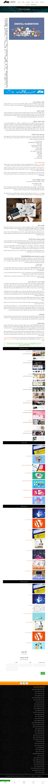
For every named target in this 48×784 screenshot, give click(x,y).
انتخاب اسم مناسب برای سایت (27, 613)
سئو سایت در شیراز (29, 560)
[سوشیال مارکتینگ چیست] (38, 475)
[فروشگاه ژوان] (38, 379)
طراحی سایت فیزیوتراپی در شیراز (39, 708)
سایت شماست (33, 170)
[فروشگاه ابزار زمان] (38, 366)
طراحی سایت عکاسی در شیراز (39, 693)
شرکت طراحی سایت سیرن (10, 339)
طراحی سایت (39, 164)
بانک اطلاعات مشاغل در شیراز (39, 716)
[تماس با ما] (24, 91)
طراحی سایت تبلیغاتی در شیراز (39, 718)
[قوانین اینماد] (38, 449)
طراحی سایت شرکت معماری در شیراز (38, 726)
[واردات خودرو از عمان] (38, 404)
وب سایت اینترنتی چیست (28, 570)
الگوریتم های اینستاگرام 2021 (28, 497)
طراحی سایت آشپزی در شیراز (39, 728)
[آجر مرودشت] (38, 424)
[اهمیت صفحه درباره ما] (38, 544)
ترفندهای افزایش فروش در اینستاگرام (27, 465)
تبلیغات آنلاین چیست (29, 456)
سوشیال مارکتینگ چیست (28, 472)
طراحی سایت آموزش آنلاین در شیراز (38, 737)
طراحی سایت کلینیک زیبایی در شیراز (38, 724)
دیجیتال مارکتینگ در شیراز (40, 747)
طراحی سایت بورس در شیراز (39, 749)
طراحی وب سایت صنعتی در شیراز (39, 764)
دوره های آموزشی (33, 4)
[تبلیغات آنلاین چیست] (38, 459)
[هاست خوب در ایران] (38, 554)
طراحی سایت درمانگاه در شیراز (39, 691)
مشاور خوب (6, 337)
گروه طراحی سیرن (28, 776)
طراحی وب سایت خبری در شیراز (39, 766)
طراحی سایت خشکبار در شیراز (39, 695)
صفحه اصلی (42, 2)
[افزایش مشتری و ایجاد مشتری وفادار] (38, 484)
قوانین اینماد (30, 445)
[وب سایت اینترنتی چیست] (38, 575)
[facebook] (27, 683)
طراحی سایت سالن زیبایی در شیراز (38, 739)
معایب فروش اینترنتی (29, 642)
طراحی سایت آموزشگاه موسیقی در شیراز (38, 722)
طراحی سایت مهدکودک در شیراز (39, 720)
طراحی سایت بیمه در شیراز (40, 751)
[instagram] (21, 683)
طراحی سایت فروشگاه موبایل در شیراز (38, 697)
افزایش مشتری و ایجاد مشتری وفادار (27, 480)
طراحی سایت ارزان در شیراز (40, 701)
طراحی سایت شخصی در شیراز (39, 732)
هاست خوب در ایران (29, 550)
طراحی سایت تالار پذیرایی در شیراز (38, 735)
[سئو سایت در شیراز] (38, 564)
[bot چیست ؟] (38, 513)
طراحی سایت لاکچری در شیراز (39, 710)
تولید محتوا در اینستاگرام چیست (27, 490)
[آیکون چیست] (38, 608)
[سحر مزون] (38, 392)
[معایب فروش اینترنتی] (38, 645)
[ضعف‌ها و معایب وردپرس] (38, 523)
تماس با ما (27, 4)
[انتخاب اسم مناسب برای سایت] (38, 617)
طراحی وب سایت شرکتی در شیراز (39, 757)
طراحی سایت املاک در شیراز (39, 772)
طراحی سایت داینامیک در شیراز (39, 745)
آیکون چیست (30, 605)
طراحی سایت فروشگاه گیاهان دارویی (38, 753)
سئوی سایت (39, 193)
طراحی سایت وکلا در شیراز (40, 741)
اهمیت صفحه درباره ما (29, 540)
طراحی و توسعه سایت (39, 162)
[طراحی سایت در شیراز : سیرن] (9, 2)
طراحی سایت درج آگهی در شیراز (39, 704)
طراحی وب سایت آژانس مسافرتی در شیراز (37, 768)
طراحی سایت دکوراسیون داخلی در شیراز (38, 689)
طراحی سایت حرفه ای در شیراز (39, 714)
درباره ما (36, 2)
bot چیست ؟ (30, 509)
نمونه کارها (28, 2)
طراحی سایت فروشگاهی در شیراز (39, 761)
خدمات (32, 2)
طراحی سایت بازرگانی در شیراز (39, 730)
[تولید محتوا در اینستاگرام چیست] (38, 492)
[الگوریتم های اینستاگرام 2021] (38, 500)
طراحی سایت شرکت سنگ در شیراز (38, 712)
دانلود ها (23, 2)
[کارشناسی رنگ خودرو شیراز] (38, 435)
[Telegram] (24, 683)
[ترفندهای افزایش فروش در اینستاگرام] (38, 467)
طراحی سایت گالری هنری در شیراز (39, 699)
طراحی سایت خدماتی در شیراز (39, 743)
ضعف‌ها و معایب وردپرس (28, 519)
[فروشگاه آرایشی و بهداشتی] (38, 414)
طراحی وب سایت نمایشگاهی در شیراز (38, 770)
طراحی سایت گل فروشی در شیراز (39, 706)
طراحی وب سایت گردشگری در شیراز (38, 759)
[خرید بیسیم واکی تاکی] (38, 355)
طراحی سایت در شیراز (40, 755)
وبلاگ (19, 2)
